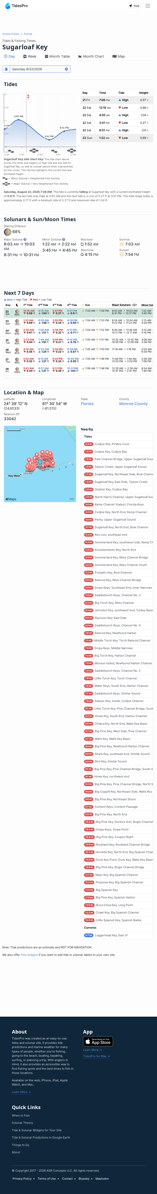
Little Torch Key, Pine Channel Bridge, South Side (119, 708)
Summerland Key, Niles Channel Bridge (116, 557)
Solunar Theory (22, 1123)
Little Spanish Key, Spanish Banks (113, 920)
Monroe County (133, 403)
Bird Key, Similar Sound (105, 761)
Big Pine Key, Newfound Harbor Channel (117, 746)
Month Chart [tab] (93, 56)
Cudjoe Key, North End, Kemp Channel (115, 512)
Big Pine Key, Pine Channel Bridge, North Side (119, 784)
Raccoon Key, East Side (105, 618)
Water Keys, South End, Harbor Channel (116, 686)
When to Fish (21, 1115)
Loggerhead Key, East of (106, 935)
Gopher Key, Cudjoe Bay (106, 489)
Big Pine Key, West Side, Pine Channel (115, 731)
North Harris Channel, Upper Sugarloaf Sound (119, 497)
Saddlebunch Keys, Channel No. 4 (113, 625)
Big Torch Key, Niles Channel (109, 603)
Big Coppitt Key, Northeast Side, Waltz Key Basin (119, 791)
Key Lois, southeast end (106, 534)
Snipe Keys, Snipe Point (106, 829)
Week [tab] (32, 56)
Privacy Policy (22, 1178)
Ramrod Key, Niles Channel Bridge (113, 580)
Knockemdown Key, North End (110, 550)
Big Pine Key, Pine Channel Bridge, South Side (119, 769)
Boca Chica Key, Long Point (109, 905)
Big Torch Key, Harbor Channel (110, 655)
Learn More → (21, 1092)
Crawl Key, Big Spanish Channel (112, 912)
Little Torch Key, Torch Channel (111, 678)
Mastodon (102, 1178)
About (16, 1152)
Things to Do (20, 1145)
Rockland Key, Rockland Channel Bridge (117, 844)
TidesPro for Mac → (96, 1056)
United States (10, 33)
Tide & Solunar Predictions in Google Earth (41, 1137)
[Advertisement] (78, 21)
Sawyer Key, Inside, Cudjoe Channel (114, 701)
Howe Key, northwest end (107, 776)
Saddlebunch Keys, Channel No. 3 (113, 595)
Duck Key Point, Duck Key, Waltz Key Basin (119, 859)
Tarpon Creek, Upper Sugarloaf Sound (115, 467)
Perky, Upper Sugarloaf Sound (110, 519)
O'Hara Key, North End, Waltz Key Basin (116, 723)
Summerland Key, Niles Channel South (116, 565)
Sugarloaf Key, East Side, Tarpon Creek (116, 482)
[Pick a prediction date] (6, 69)
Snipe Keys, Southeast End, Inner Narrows (118, 587)
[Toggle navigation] (148, 6)
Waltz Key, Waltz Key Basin (107, 739)
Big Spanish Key (101, 890)
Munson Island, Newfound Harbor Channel (118, 663)
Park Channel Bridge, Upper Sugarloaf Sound (119, 459)
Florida (28, 33)
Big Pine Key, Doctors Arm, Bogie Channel (119, 822)
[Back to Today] (66, 69)
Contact (67, 1178)
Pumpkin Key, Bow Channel (108, 572)
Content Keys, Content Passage (111, 806)
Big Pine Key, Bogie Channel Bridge (114, 867)
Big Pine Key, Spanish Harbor (110, 897)
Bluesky (84, 1178)
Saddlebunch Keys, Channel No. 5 (112, 670)
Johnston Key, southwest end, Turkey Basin (119, 610)
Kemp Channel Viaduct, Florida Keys (114, 504)
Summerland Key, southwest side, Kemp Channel (119, 542)
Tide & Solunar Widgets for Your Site (37, 1130)
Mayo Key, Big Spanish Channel (111, 875)
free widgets (29, 955)
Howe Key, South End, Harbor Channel (116, 716)
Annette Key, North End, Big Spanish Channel (119, 852)
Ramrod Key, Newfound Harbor (110, 633)
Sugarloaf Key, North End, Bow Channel (116, 527)
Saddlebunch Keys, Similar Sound (112, 693)
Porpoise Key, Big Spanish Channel (114, 882)
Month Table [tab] (59, 56)
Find (136, 5)
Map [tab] (121, 56)
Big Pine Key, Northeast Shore (110, 799)
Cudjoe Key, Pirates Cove (107, 444)
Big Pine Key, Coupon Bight (109, 837)
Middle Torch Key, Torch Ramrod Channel (117, 640)
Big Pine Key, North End (106, 814)
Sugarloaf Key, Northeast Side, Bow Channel (119, 474)
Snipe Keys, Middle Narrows (108, 648)
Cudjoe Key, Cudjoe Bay (106, 451)
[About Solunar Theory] (25, 239)
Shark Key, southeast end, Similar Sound (117, 754)
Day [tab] (11, 56)
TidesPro (20, 5)
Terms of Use (47, 1178)
